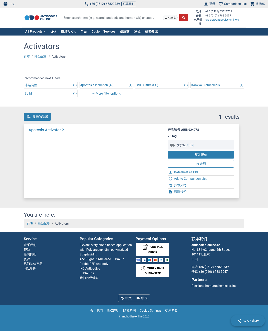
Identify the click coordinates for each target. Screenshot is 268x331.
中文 (12, 4)
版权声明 (113, 310)
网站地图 (30, 268)
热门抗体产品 (33, 264)
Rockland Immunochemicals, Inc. (214, 286)
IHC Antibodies (90, 268)
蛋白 (84, 31)
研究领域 (151, 31)
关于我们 (96, 310)
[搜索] (183, 17)
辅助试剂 (41, 56)
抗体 (53, 31)
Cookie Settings (150, 310)
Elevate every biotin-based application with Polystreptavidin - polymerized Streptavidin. (106, 249)
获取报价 (201, 155)
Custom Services (103, 31)
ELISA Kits (68, 31)
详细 (203, 164)
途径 (137, 31)
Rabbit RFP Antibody (94, 264)
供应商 (124, 31)
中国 (190, 145)
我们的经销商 (89, 278)
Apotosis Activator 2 (46, 130)
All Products (34, 31)
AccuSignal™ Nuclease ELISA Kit (102, 259)
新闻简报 (30, 254)
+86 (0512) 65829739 (105, 4)
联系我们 (128, 3)
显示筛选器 (40, 117)
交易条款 (171, 310)
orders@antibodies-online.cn (222, 19)
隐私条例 (129, 310)
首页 (27, 56)
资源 (27, 259)
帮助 (27, 250)
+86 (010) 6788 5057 (213, 272)
